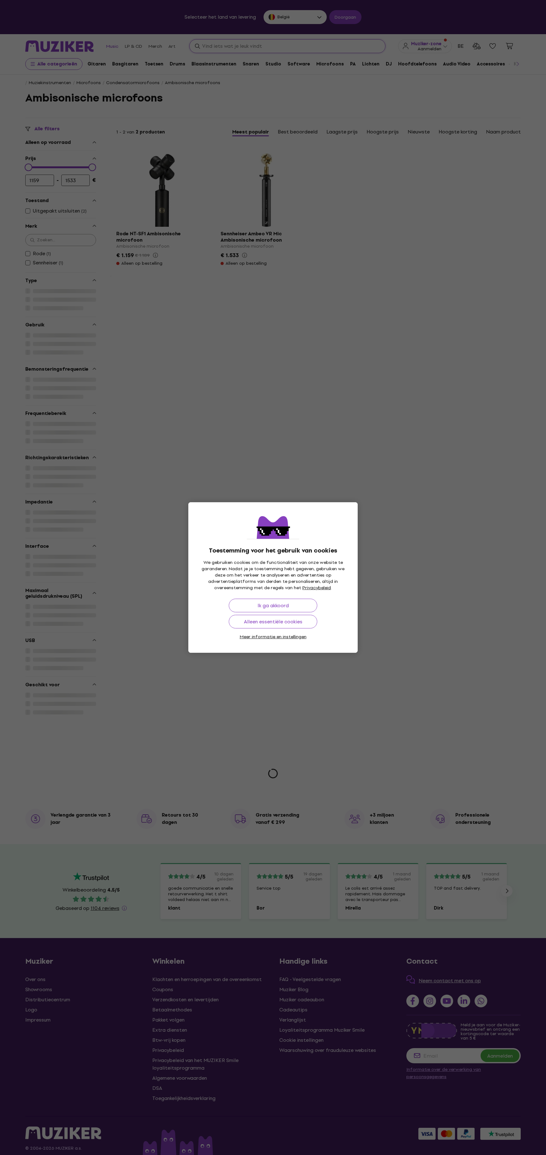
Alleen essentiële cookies (273, 622)
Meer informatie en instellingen (273, 636)
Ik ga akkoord (273, 605)
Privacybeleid (316, 587)
